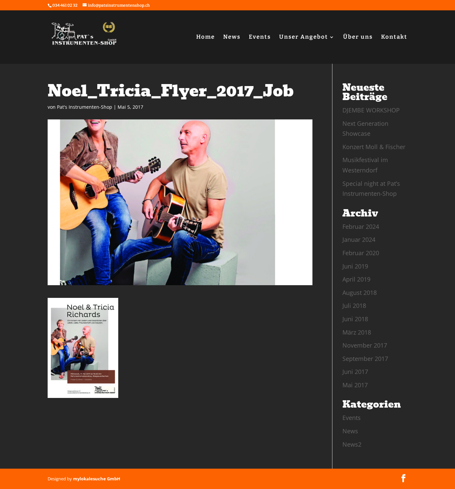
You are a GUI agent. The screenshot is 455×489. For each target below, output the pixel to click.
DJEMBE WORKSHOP (371, 110)
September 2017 (365, 359)
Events (260, 37)
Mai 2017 (355, 385)
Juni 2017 (355, 372)
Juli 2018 (354, 306)
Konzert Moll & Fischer (373, 147)
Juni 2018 (355, 319)
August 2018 (359, 293)
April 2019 (356, 279)
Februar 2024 (360, 226)
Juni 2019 (355, 266)
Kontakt (394, 37)
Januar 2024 (358, 239)
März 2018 (356, 332)
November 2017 (364, 345)
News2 (351, 444)
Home (205, 37)
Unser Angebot (303, 37)
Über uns (358, 37)
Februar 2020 (360, 253)
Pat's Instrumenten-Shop (84, 107)
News (231, 37)
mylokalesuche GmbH (96, 479)
